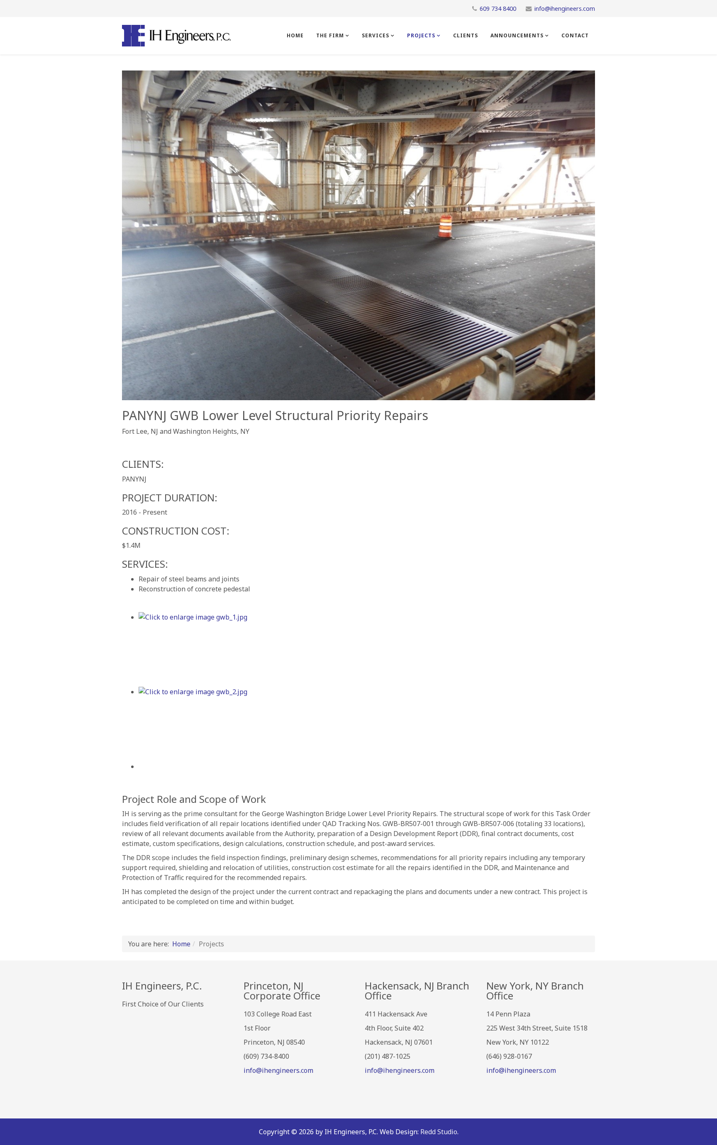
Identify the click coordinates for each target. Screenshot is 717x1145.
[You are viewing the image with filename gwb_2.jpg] (367, 724)
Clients (465, 35)
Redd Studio (438, 1131)
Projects (421, 35)
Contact (575, 35)
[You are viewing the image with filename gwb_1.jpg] (367, 649)
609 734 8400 (498, 8)
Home (295, 35)
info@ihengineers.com (564, 8)
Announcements (517, 35)
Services (375, 35)
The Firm (330, 35)
